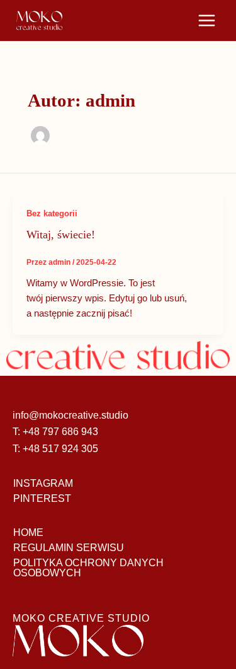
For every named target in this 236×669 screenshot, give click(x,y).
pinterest (42, 498)
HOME (28, 532)
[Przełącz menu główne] (206, 20)
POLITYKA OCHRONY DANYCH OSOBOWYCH (88, 567)
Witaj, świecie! (60, 234)
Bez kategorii (51, 213)
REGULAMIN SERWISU (68, 547)
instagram (43, 483)
